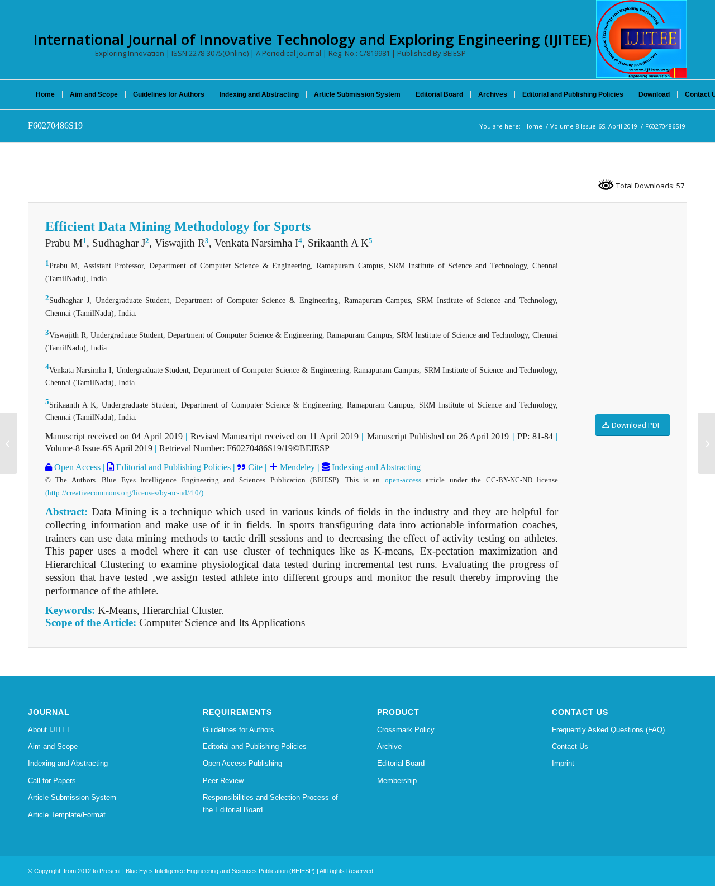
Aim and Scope (53, 746)
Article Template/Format (67, 815)
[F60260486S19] (8, 443)
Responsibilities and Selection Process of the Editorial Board (270, 803)
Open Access (76, 467)
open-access (403, 480)
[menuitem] (45, 94)
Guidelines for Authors (238, 730)
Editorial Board (401, 763)
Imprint (563, 763)
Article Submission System (72, 797)
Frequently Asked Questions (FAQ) (608, 730)
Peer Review (223, 780)
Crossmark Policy (406, 730)
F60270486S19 (55, 125)
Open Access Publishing (242, 763)
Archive (389, 746)
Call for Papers (52, 780)
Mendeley (296, 467)
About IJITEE (50, 730)
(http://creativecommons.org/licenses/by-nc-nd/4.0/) (124, 493)
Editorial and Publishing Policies (172, 467)
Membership (397, 780)
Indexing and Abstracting (375, 467)
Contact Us (570, 746)
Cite (255, 467)
